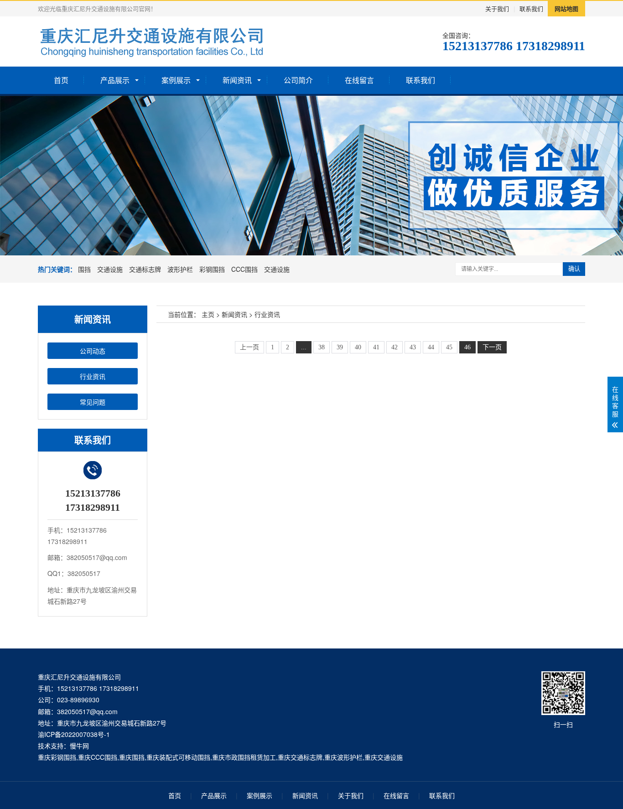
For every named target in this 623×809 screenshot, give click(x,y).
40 (358, 347)
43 (413, 347)
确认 (574, 268)
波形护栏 (180, 269)
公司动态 (92, 350)
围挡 (84, 269)
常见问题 (92, 401)
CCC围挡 (244, 269)
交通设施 (110, 269)
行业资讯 (92, 376)
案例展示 (176, 80)
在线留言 (359, 80)
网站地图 (566, 8)
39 (340, 347)
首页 (61, 80)
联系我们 (531, 8)
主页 (208, 314)
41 (376, 347)
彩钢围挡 (212, 269)
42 (394, 347)
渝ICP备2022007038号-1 (74, 734)
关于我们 (497, 8)
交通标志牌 (145, 269)
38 (321, 347)
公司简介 (298, 80)
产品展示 (115, 80)
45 (449, 347)
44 (431, 347)
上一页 (249, 347)
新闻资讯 (237, 80)
